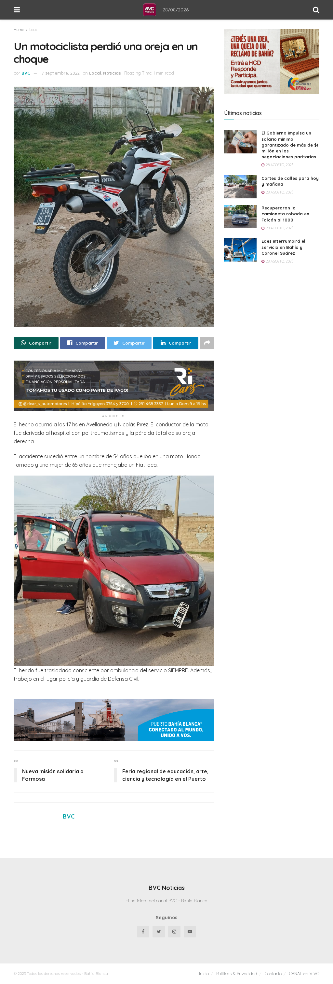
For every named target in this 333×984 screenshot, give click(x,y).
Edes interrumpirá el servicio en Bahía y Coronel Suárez (283, 246)
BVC (25, 73)
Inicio (204, 973)
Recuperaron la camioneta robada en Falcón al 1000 (285, 213)
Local (33, 29)
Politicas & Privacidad (236, 973)
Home (19, 29)
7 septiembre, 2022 (61, 73)
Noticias (112, 73)
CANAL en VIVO (304, 973)
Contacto (273, 973)
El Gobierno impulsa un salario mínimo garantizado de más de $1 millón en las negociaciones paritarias (289, 144)
